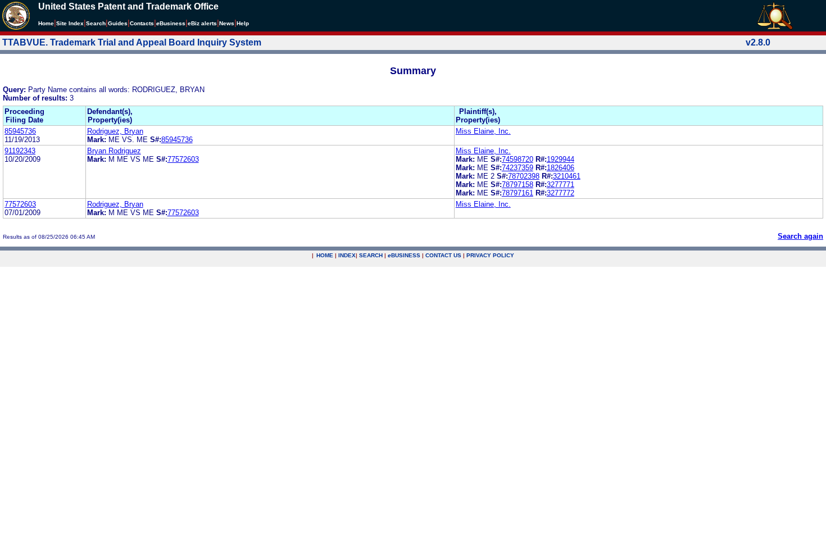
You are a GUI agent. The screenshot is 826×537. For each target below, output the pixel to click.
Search (96, 23)
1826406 (560, 167)
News (226, 23)
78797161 (517, 193)
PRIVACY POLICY (490, 255)
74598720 (517, 159)
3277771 (560, 184)
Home (46, 23)
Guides (118, 23)
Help (243, 23)
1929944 (560, 159)
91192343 (19, 151)
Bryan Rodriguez (114, 151)
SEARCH (371, 255)
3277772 (560, 193)
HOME (324, 255)
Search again (800, 236)
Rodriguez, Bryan (115, 131)
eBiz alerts (202, 23)
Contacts (142, 23)
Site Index (70, 23)
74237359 (517, 167)
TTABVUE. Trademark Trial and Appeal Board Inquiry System (131, 42)
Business (170, 23)
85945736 (20, 131)
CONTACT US (443, 255)
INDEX (347, 255)
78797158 (517, 184)
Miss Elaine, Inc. (483, 131)
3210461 (566, 176)
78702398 (523, 176)
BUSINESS (404, 255)
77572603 (183, 159)
